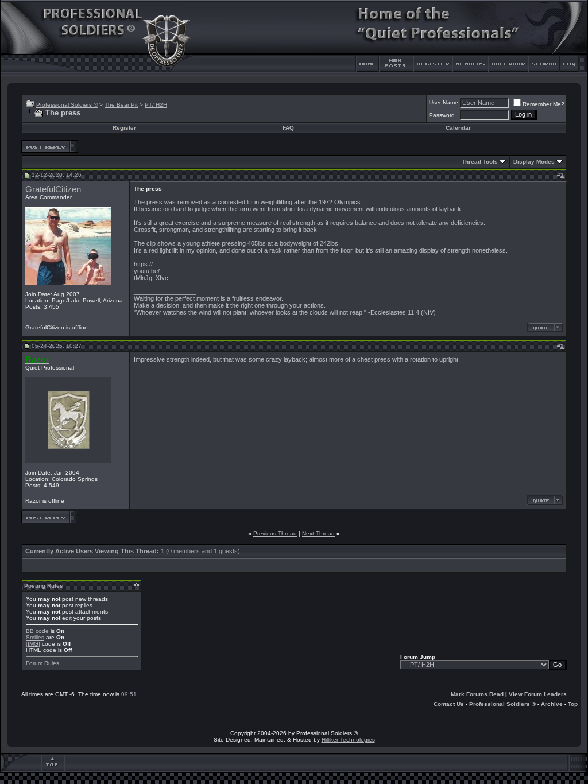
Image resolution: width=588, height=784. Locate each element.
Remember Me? (543, 104)
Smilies (35, 637)
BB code (37, 631)
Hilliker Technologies (348, 739)
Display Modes (534, 161)
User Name (443, 102)
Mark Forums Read (477, 694)
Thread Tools (480, 161)
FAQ (288, 128)
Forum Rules (42, 663)
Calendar (458, 128)
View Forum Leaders (538, 694)
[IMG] (33, 644)
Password (442, 115)
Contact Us (449, 704)
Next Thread (318, 533)
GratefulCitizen (53, 189)
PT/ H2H (156, 105)
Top (573, 704)
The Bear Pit (121, 105)
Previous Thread (275, 533)
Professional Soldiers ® (67, 105)
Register (124, 128)
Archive (552, 704)
